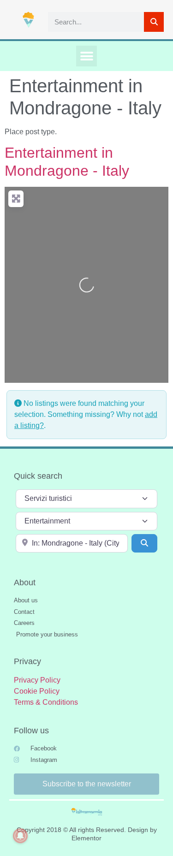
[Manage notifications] (20, 835)
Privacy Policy (37, 680)
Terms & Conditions (46, 702)
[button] (86, 56)
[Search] (154, 22)
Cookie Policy (37, 691)
